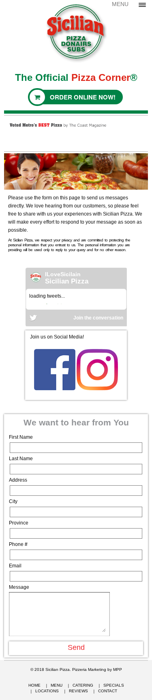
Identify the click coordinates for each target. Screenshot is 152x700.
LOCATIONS (47, 691)
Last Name (21, 458)
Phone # (18, 544)
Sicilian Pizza (66, 281)
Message (19, 587)
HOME (34, 685)
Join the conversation (98, 318)
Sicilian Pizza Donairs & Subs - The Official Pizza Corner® (76, 31)
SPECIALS (113, 685)
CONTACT (107, 691)
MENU (56, 685)
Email (15, 566)
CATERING (83, 685)
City (13, 501)
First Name (21, 437)
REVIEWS (78, 691)
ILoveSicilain (63, 274)
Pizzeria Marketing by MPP (97, 669)
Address (18, 480)
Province (18, 523)
